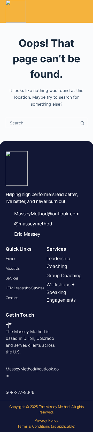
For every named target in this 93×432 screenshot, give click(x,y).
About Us (13, 268)
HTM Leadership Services (25, 288)
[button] (83, 11)
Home (10, 258)
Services (12, 278)
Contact (12, 297)
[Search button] (82, 123)
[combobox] (42, 123)
